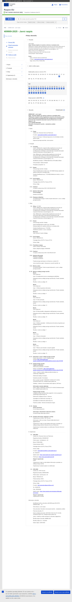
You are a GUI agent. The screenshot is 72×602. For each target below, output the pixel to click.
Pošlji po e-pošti (12, 54)
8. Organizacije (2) (10, 75)
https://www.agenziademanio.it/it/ (46, 456)
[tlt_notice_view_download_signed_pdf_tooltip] (59, 76)
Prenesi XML (11, 42)
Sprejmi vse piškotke (47, 592)
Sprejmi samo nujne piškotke (62, 592)
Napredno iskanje (31, 22)
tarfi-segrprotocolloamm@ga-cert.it (46, 485)
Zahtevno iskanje (40, 22)
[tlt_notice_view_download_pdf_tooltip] (29, 88)
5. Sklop (8, 71)
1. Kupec (8, 64)
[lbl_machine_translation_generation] (43, 98)
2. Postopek (9, 68)
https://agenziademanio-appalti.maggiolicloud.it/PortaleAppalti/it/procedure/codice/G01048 (48, 360)
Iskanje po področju (50, 22)
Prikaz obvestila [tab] (8, 36)
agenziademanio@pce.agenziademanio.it (43, 59)
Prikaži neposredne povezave (13, 46)
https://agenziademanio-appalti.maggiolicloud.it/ (51, 454)
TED (5, 27)
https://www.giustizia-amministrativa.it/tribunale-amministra (47, 492)
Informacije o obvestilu (11, 79)
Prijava (55, 4)
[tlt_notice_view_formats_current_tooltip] (64, 110)
